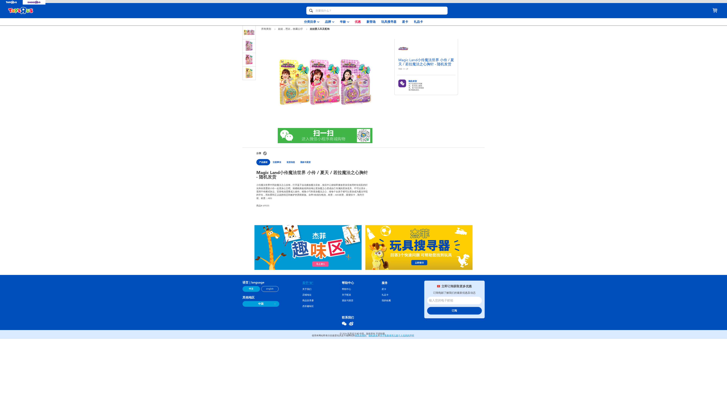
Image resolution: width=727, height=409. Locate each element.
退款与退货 (347, 300)
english (270, 288)
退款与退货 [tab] (305, 162)
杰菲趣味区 (308, 306)
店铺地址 (306, 294)
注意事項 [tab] (277, 162)
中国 (261, 303)
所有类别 (266, 28)
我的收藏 (386, 300)
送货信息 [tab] (291, 162)
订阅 (454, 310)
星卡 (384, 289)
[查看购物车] (714, 10)
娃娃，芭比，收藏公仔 (290, 28)
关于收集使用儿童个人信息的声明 (397, 335)
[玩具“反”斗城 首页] (21, 10)
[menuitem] (311, 22)
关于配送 (346, 294)
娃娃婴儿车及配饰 (320, 28)
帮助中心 (346, 289)
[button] (265, 153)
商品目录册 (308, 300)
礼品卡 (385, 294)
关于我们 (306, 289)
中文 (251, 288)
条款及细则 (360, 335)
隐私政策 (373, 335)
